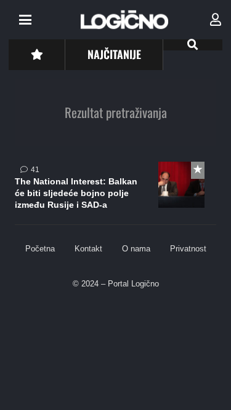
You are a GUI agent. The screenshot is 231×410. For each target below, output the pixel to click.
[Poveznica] (215, 19)
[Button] (37, 54)
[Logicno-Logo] (124, 19)
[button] (25, 20)
